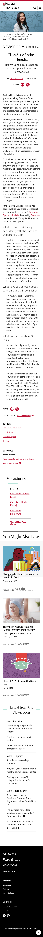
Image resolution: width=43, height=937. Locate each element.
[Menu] (40, 6)
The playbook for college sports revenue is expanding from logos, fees (20, 813)
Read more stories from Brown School (18, 459)
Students (6, 441)
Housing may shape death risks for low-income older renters (19, 728)
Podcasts (6, 889)
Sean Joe (35, 215)
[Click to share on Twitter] (28, 85)
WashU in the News (17, 791)
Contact (6, 911)
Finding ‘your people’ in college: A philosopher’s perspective (18, 780)
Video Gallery (8, 893)
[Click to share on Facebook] (22, 85)
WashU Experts (15, 756)
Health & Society (10, 432)
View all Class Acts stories (18, 523)
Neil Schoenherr (16, 79)
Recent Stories (14, 721)
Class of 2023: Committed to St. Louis (20, 682)
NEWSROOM (14, 47)
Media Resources (10, 907)
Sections (31, 47)
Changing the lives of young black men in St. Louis (20, 575)
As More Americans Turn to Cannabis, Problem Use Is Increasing (20, 825)
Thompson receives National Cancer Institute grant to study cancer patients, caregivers (19, 630)
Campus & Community (12, 428)
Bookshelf (7, 886)
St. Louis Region (9, 437)
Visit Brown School (10, 464)
